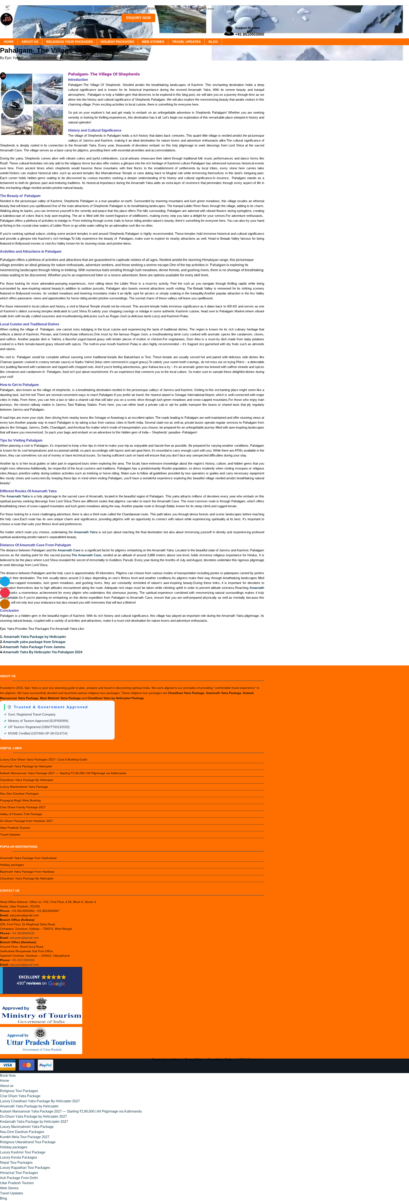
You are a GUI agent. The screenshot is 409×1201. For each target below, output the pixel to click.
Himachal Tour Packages (19, 1173)
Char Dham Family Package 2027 (23, 807)
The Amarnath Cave (86, 555)
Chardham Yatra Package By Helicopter (26, 780)
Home (9, 41)
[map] (5, 604)
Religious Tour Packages (69, 41)
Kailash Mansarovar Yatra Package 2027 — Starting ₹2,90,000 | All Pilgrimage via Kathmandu (63, 773)
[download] (5, 593)
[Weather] (5, 581)
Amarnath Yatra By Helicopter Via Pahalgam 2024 (42, 652)
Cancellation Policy (220, 1059)
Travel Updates (186, 41)
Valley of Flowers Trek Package (21, 814)
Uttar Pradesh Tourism (15, 827)
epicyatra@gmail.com (24, 937)
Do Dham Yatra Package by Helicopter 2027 (33, 1116)
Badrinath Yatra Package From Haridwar (27, 871)
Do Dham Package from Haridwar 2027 (26, 821)
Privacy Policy (194, 1059)
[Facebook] (221, 8)
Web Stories (153, 41)
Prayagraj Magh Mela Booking (20, 800)
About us (30, 41)
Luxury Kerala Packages (18, 1157)
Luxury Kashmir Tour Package (22, 1152)
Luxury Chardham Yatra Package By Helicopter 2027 (40, 1101)
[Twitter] (237, 8)
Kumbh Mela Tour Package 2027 (24, 1137)
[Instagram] (229, 8)
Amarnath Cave (69, 550)
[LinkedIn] (244, 8)
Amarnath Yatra (18, 496)
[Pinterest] (252, 8)
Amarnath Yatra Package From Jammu (34, 647)
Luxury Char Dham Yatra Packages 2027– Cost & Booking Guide (43, 759)
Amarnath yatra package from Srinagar (34, 642)
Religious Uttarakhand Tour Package (28, 1142)
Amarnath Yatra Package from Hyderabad (28, 858)
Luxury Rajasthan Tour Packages (25, 1167)
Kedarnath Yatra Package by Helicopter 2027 (34, 1121)
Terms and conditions (166, 1059)
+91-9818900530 (23, 933)
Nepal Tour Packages (16, 1162)
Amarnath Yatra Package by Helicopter (35, 637)
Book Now (8, 1075)
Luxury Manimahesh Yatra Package (24, 786)
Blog (213, 41)
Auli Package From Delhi (19, 1178)
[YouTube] (260, 8)
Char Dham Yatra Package (20, 1096)
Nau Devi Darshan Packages (19, 793)
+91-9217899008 (23, 960)
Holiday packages (117, 41)
